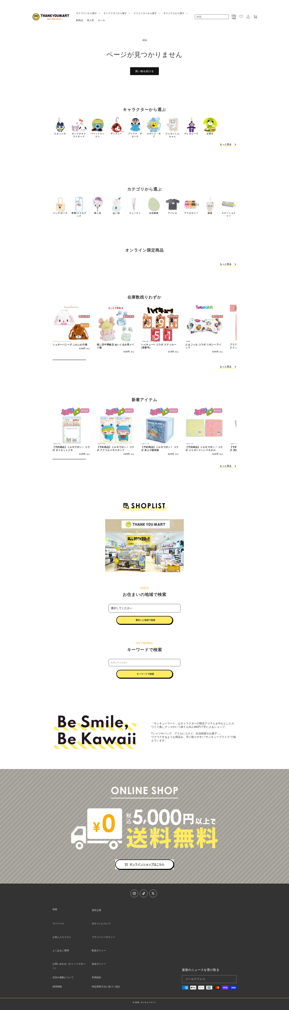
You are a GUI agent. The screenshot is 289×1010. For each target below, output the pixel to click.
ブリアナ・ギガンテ (135, 135)
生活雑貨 (154, 213)
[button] (88, 13)
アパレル (172, 213)
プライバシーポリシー (103, 937)
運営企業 (96, 910)
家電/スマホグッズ (79, 214)
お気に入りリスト (62, 937)
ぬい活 (116, 213)
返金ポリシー (99, 964)
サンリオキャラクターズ (79, 135)
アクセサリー (191, 213)
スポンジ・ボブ (154, 135)
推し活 (97, 213)
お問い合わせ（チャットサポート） (69, 966)
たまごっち (60, 133)
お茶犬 (210, 133)
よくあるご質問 (61, 950)
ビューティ (135, 213)
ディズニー (116, 133)
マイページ (58, 923)
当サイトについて (101, 923)
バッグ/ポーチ (60, 213)
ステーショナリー (229, 214)
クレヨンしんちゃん (173, 135)
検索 (55, 909)
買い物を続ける (144, 71)
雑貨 (210, 213)
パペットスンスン (98, 135)
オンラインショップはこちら (147, 864)
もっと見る (225, 144)
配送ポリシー (99, 950)
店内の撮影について (63, 977)
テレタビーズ (191, 133)
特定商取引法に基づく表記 (106, 986)
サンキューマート (148, 1002)
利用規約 (96, 977)
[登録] (232, 979)
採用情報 (57, 986)
